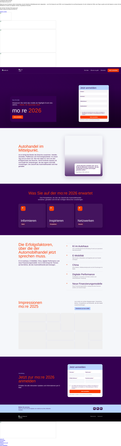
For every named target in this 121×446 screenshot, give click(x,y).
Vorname (82, 91)
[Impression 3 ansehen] (67, 322)
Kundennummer (83, 106)
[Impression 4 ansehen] (89, 322)
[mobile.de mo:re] (13, 70)
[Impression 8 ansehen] (60, 335)
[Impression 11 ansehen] (60, 345)
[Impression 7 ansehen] (32, 340)
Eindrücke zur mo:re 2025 (82, 308)
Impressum (100, 416)
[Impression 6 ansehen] (53, 326)
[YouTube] (94, 408)
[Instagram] (97, 408)
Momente (103, 70)
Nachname (82, 96)
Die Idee (86, 70)
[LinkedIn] (101, 408)
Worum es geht (95, 70)
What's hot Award (4, 442)
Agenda (2, 444)
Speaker (2, 441)
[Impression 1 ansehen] (32, 317)
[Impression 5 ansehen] (32, 326)
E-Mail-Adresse (83, 101)
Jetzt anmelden (113, 70)
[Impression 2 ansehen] (53, 317)
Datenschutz (93, 416)
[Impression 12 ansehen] (96, 345)
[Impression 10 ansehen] (96, 335)
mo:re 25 (2, 439)
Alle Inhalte (2, 440)
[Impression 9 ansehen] (81, 340)
